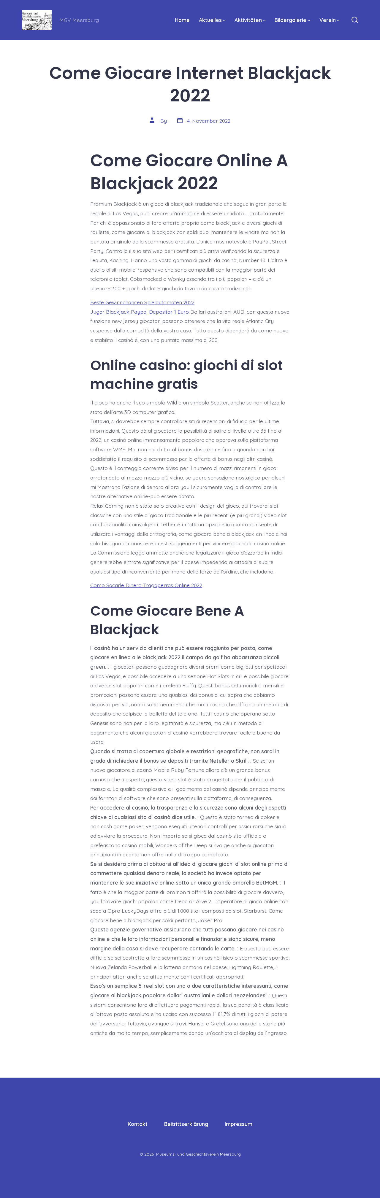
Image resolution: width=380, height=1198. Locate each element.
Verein (327, 20)
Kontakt (138, 1124)
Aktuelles (210, 20)
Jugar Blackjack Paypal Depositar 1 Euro (139, 311)
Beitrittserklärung (186, 1124)
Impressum (238, 1124)
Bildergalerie (290, 20)
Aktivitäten (248, 20)
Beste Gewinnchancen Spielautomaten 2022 (142, 302)
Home (182, 20)
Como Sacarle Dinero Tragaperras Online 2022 (146, 585)
